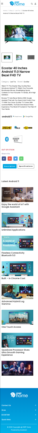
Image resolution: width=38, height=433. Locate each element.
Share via (6, 154)
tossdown (23, 430)
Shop (11, 10)
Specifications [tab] (26, 166)
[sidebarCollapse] (2, 3)
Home (5, 10)
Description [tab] (9, 166)
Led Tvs (17, 10)
